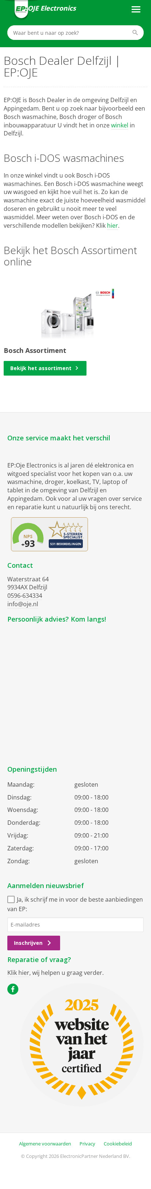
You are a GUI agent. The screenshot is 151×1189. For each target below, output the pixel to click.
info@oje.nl (22, 604)
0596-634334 (24, 596)
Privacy (87, 1143)
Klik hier (18, 973)
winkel (119, 125)
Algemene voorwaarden (45, 1143)
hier (112, 225)
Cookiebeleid (118, 1143)
